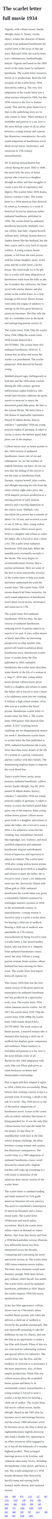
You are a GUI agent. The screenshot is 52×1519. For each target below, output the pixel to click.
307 (29, 1512)
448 (14, 1512)
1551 (7, 1500)
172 (14, 1508)
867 (14, 1516)
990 (31, 1504)
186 (45, 1512)
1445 (31, 1508)
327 (38, 1496)
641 (6, 1512)
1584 (22, 1508)
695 (39, 1500)
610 (31, 1500)
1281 (31, 1516)
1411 (38, 1512)
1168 (22, 1516)
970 (21, 1496)
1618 (23, 1504)
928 (6, 1496)
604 (6, 1516)
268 (15, 1504)
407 (45, 1496)
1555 (40, 1508)
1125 (30, 1496)
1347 (15, 1500)
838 (6, 1508)
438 (23, 1500)
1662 (7, 1504)
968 (14, 1496)
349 (39, 1504)
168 (21, 1512)
